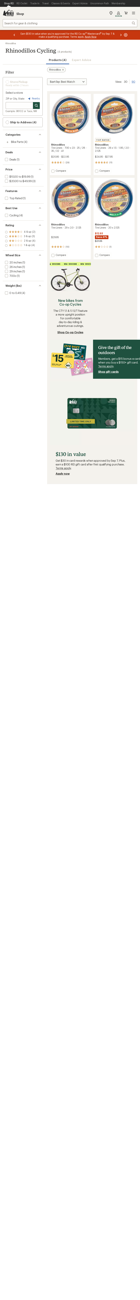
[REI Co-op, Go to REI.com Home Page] (8, 13)
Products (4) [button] (57, 59)
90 (133, 81)
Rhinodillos (10, 43)
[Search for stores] (36, 105)
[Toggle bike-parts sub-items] (7, 142)
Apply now (63, 473)
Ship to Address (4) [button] (22, 122)
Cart (126, 13)
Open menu (133, 13)
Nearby (35, 98)
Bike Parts (17, 141)
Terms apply (105, 366)
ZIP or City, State (15, 98)
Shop (20, 14)
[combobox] (70, 23)
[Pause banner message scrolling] (125, 34)
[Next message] (121, 34)
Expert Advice (81, 59)
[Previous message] (14, 34)
